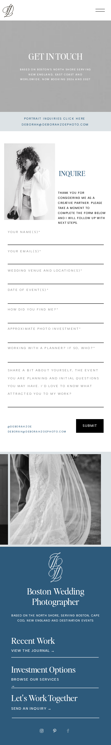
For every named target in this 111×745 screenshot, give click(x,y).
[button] (100, 10)
